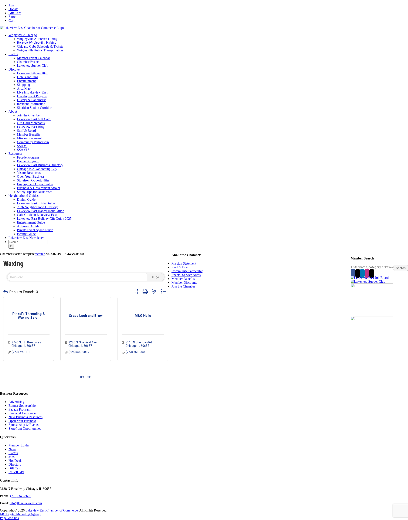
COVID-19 (16, 472)
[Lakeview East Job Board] (370, 277)
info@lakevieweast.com (26, 503)
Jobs (11, 457)
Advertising (16, 402)
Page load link (9, 518)
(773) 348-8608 (20, 496)
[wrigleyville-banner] (372, 314)
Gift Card (14, 468)
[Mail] (371, 273)
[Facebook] (353, 273)
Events (13, 453)
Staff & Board (180, 267)
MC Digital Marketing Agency (20, 514)
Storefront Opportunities (24, 428)
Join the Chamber (183, 286)
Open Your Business (22, 421)
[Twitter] (357, 273)
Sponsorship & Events (23, 424)
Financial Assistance (22, 413)
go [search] (157, 277)
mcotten (40, 254)
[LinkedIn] (362, 273)
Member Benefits (183, 279)
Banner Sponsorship (22, 405)
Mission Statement (183, 263)
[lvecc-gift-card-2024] (372, 347)
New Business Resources (25, 417)
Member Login (18, 445)
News (12, 449)
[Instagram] (367, 273)
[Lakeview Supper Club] (368, 281)
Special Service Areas (186, 275)
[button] (5, 292)
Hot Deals (85, 377)
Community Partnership (187, 271)
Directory (14, 464)
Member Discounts (184, 282)
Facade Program (19, 409)
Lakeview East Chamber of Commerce (52, 510)
